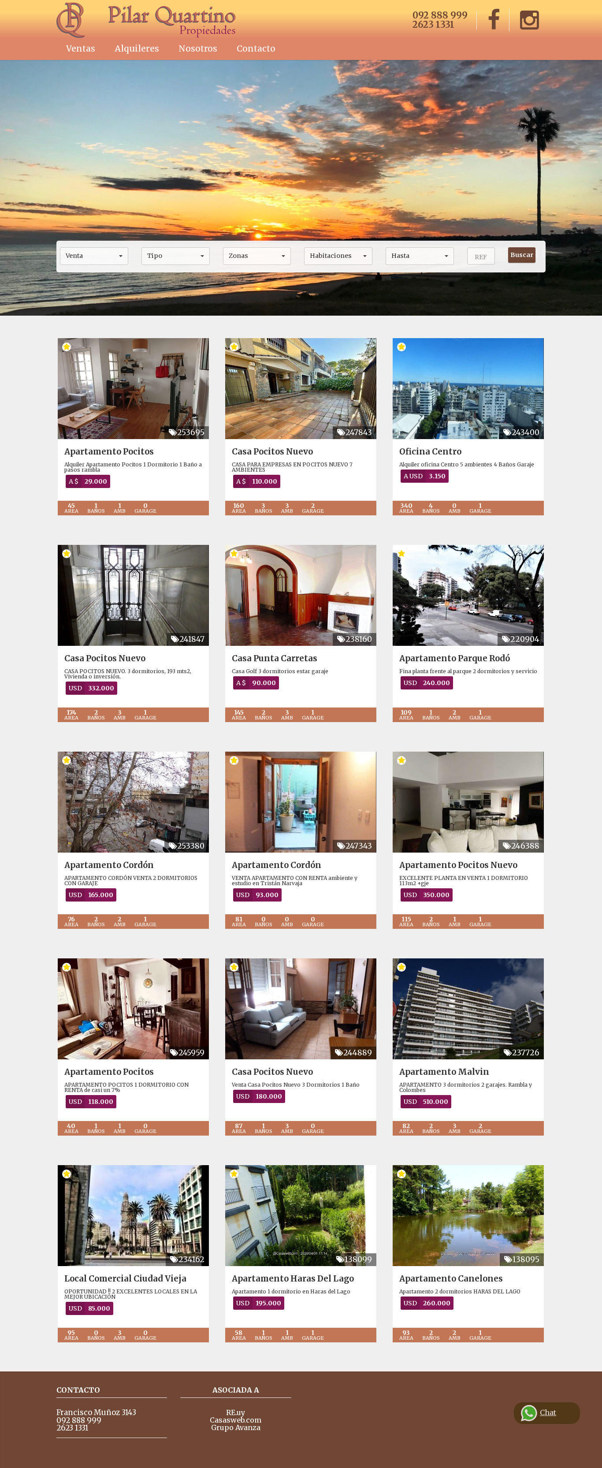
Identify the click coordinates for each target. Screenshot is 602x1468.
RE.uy (235, 1412)
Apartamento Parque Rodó (454, 658)
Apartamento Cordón (109, 865)
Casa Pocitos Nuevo (272, 452)
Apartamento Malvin (444, 1072)
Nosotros (197, 48)
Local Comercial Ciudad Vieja (125, 1279)
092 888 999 (440, 15)
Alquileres (137, 48)
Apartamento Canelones (451, 1279)
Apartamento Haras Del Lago (293, 1279)
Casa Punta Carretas (274, 658)
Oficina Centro (430, 452)
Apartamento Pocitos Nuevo (458, 865)
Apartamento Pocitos (109, 452)
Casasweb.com (235, 1420)
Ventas (80, 48)
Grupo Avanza (235, 1427)
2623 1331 (433, 24)
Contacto (256, 48)
